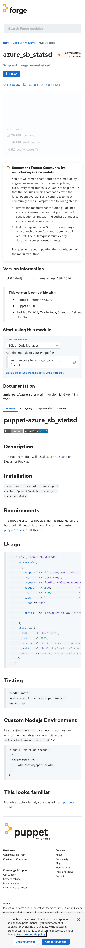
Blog (58, 863)
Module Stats (14, 129)
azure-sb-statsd (56, 457)
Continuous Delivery (14, 854)
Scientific (64, 312)
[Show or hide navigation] (79, 10)
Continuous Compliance (16, 859)
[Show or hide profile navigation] (72, 7)
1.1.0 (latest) (13, 278)
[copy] (74, 362)
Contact (60, 876)
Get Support (9, 874)
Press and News (64, 871)
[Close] (78, 919)
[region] (42, 930)
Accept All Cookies (55, 941)
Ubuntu (22, 317)
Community (62, 859)
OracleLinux (48, 312)
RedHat (21, 312)
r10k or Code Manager (23, 345)
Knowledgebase (12, 879)
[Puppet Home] (27, 841)
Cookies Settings (25, 941)
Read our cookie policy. (31, 934)
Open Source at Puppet (15, 887)
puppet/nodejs (14, 530)
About (59, 854)
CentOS (33, 312)
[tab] (10, 408)
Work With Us (63, 867)
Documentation (11, 883)
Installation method (17, 339)
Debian (76, 312)
